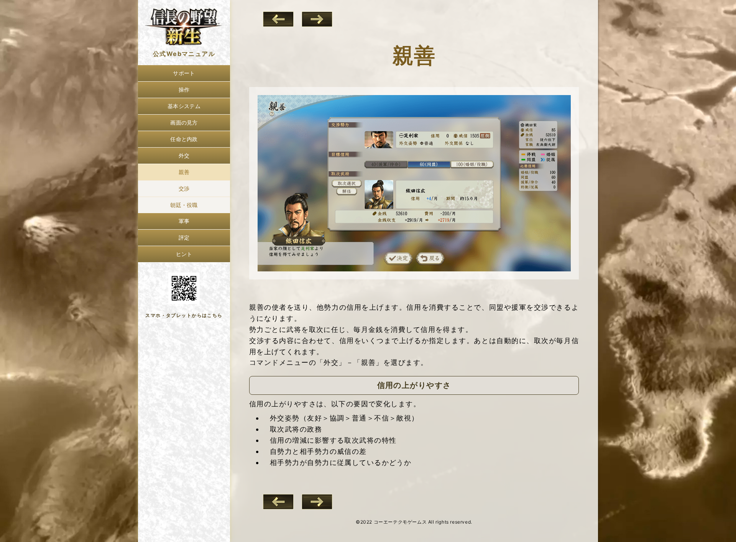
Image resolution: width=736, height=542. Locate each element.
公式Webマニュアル (184, 53)
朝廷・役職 (183, 205)
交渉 (184, 188)
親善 (184, 172)
